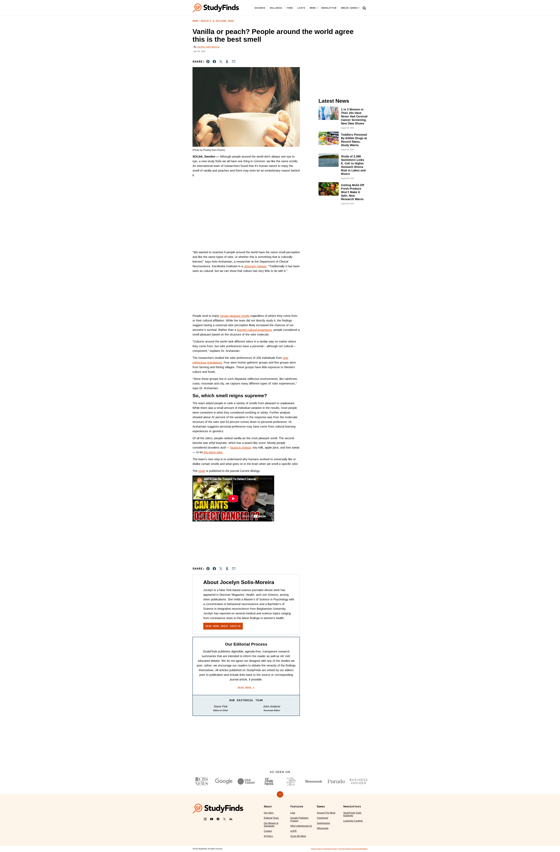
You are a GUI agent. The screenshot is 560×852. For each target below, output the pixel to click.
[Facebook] (218, 819)
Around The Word (326, 813)
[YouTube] (211, 819)
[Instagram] (205, 819)
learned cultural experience (254, 329)
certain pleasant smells (235, 315)
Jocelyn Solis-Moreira (208, 47)
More (313, 8)
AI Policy (268, 836)
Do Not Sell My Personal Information (353, 849)
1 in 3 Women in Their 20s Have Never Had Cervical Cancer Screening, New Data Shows (354, 116)
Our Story (269, 813)
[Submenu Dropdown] (317, 8)
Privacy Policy (316, 849)
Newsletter (329, 8)
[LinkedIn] (231, 819)
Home (195, 21)
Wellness (276, 8)
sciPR (293, 831)
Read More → (246, 687)
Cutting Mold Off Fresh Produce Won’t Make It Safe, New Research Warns (352, 192)
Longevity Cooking (353, 821)
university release (255, 266)
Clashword (322, 818)
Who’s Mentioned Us (301, 826)
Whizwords (322, 828)
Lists (301, 8)
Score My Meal (298, 836)
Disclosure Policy (330, 849)
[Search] (364, 8)
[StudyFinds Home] (215, 8)
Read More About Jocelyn (223, 626)
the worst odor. (213, 452)
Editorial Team (271, 818)
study (201, 470)
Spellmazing (323, 823)
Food (290, 8)
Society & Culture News (217, 21)
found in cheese (240, 447)
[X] (224, 819)
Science (260, 8)
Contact (268, 831)
